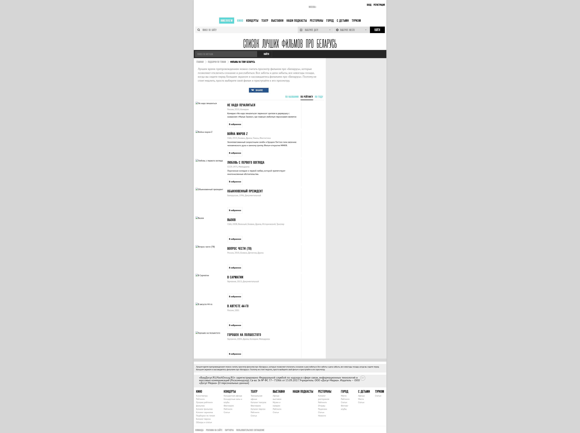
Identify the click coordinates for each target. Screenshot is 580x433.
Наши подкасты (297, 20)
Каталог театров (258, 402)
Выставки (277, 20)
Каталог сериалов (204, 412)
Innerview (227, 20)
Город (330, 20)
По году (319, 96)
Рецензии (322, 409)
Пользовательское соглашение (250, 430)
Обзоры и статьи (204, 422)
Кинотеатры (202, 395)
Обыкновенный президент (245, 191)
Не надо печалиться (241, 105)
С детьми (343, 20)
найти (266, 54)
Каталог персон (203, 419)
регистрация (379, 4)
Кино (240, 20)
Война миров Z (237, 134)
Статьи (227, 412)
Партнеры (229, 430)
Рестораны (316, 20)
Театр (264, 20)
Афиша (361, 395)
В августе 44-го (238, 306)
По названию (292, 96)
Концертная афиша (233, 395)
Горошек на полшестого (244, 335)
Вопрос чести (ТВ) (239, 248)
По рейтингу (307, 96)
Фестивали (229, 405)
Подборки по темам (205, 415)
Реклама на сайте (214, 430)
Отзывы (321, 405)
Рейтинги (200, 399)
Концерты (252, 20)
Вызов (231, 220)
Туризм (356, 20)
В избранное (235, 124)
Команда (199, 430)
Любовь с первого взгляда (245, 162)
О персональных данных (233, 383)
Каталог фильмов (204, 409)
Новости (322, 415)
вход (369, 4)
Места (343, 395)
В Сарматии (235, 277)
